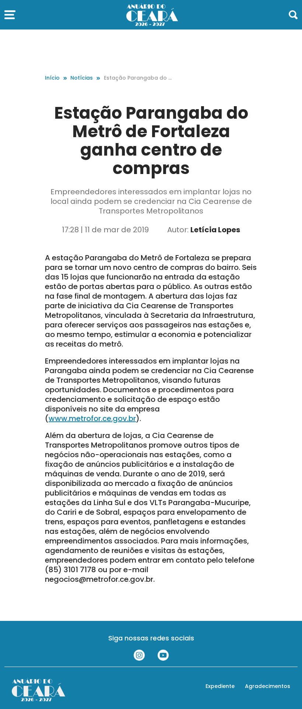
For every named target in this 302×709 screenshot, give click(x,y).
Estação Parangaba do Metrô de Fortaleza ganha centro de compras (139, 78)
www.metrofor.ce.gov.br (92, 418)
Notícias (81, 77)
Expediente (220, 686)
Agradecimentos (267, 686)
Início (52, 77)
